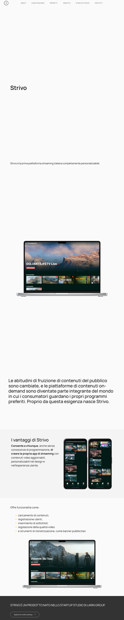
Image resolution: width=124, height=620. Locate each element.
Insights (67, 3)
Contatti (99, 3)
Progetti (54, 3)
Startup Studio (82, 3)
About (23, 3)
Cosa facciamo (38, 3)
